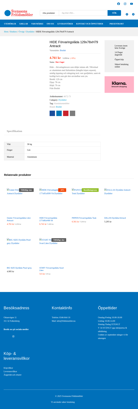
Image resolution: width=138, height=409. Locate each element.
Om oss (50, 24)
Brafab (63, 50)
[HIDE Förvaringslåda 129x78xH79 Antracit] (52, 113)
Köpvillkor (8, 368)
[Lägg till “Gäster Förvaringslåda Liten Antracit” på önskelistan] (20, 213)
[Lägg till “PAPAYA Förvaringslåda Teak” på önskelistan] (85, 213)
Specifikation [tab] (14, 131)
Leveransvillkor (10, 371)
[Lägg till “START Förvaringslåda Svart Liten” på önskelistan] (53, 263)
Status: (52, 62)
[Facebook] (4, 336)
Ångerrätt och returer (12, 375)
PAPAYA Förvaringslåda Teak (84, 218)
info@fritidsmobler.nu (66, 321)
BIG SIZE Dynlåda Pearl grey (19, 268)
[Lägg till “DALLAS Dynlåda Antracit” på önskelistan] (117, 213)
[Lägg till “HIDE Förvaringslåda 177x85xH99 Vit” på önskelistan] (53, 213)
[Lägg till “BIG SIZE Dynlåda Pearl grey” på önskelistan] (20, 263)
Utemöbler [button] (10, 24)
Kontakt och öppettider (89, 24)
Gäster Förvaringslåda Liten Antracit (19, 219)
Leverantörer (65, 24)
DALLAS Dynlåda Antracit (115, 218)
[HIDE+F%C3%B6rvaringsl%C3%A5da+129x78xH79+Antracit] (59, 113)
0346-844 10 (64, 317)
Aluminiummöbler (61, 103)
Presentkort (117, 24)
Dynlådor (62, 100)
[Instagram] (13, 336)
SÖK (114, 13)
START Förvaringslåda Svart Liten (51, 269)
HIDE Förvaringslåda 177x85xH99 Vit (48, 219)
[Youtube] (9, 336)
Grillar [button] (23, 24)
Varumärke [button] (37, 24)
